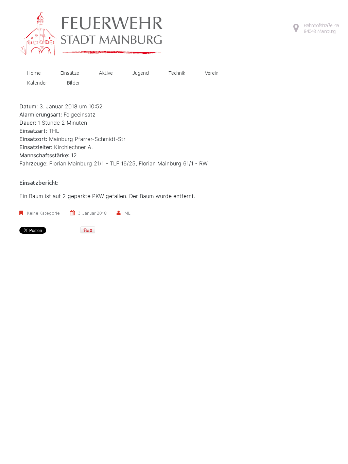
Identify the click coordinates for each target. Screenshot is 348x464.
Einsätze (69, 73)
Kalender (37, 83)
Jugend (141, 73)
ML (127, 213)
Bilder (73, 83)
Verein (212, 73)
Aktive (106, 73)
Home (34, 73)
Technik (177, 73)
